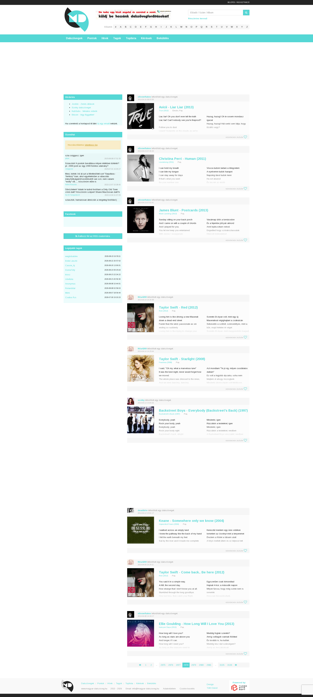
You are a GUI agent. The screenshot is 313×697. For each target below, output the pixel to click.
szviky (141, 400)
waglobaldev (71, 256)
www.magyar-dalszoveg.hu (94, 688)
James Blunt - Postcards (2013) (183, 210)
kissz (67, 274)
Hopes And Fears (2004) (169, 524)
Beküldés (163, 38)
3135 (222, 665)
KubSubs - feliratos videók (84, 111)
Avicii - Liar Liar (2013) (176, 107)
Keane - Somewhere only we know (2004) (191, 521)
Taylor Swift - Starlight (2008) (182, 359)
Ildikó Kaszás (71, 184)
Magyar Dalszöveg (77, 19)
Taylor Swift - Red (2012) (178, 307)
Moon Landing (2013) (168, 214)
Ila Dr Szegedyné (72, 195)
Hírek (105, 38)
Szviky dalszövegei (81, 107)
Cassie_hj (70, 265)
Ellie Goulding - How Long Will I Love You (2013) (196, 624)
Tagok (117, 38)
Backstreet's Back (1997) (169, 414)
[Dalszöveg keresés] (246, 12)
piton (67, 158)
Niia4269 (142, 297)
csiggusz (69, 169)
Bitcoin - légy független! (83, 115)
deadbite (143, 510)
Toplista (131, 38)
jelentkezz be (91, 145)
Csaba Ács (70, 297)
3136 (229, 665)
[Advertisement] (156, 65)
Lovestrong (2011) (166, 162)
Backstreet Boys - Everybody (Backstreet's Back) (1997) (203, 410)
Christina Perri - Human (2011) (182, 158)
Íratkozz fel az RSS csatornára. (93, 236)
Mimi (67, 293)
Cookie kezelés (187, 688)
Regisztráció (243, 2)
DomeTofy (70, 270)
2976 (170, 665)
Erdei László (71, 261)
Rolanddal (70, 288)
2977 (178, 665)
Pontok (92, 38)
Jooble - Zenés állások (83, 104)
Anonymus (70, 283)
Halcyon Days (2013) (168, 627)
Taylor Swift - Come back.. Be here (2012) (191, 572)
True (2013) (164, 111)
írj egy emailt (103, 123)
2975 (163, 665)
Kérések (146, 38)
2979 (193, 665)
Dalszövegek (74, 38)
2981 (209, 665)
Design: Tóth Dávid (212, 686)
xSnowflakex (144, 97)
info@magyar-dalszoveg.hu (145, 688)
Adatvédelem (169, 688)
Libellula (69, 279)
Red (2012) (163, 311)
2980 (201, 665)
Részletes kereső (197, 18)
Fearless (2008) (165, 362)
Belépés (231, 2)
